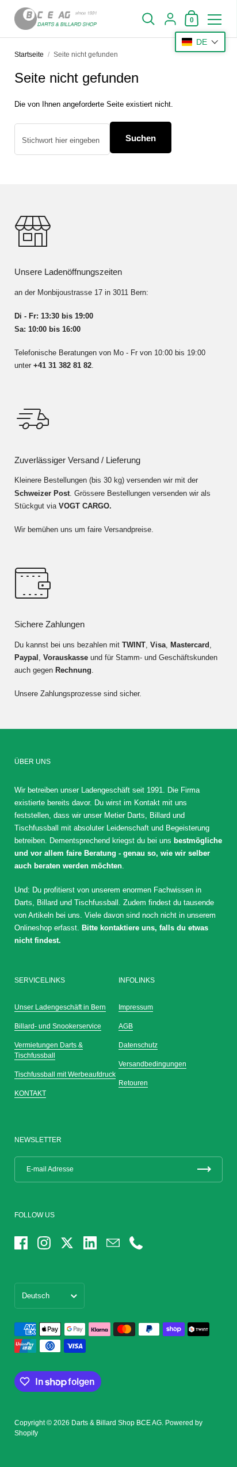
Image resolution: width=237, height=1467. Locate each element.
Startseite (29, 55)
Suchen (140, 138)
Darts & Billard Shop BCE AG (116, 1423)
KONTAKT (30, 1093)
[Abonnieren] (204, 1169)
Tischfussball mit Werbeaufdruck (65, 1074)
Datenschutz (138, 1045)
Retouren (133, 1083)
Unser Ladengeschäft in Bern (60, 1007)
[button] (200, 42)
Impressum (135, 1007)
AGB (125, 1026)
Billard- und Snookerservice (57, 1026)
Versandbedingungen (152, 1064)
